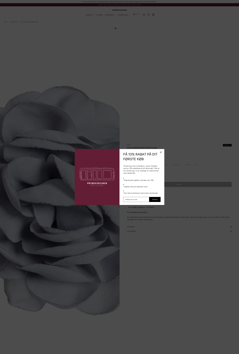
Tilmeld (155, 199)
